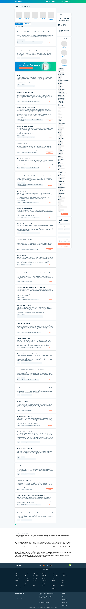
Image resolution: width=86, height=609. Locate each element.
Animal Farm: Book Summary (23, 158)
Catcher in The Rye (61, 98)
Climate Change (54, 578)
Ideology (59, 174)
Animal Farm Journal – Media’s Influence (26, 107)
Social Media (44, 578)
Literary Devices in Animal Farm (24, 480)
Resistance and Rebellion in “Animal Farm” (26, 511)
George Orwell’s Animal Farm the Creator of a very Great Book (31, 353)
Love (59, 113)
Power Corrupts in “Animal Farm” (24, 431)
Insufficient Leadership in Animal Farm (25, 448)
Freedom (59, 132)
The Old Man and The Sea (62, 93)
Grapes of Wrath (61, 92)
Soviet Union (35, 18)
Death (59, 111)
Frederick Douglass (61, 168)
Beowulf (59, 87)
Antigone (59, 77)
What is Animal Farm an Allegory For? (25, 305)
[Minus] (59, 233)
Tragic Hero (60, 156)
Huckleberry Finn (61, 178)
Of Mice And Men (61, 165)
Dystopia (43, 18)
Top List (16, 585)
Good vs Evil (60, 205)
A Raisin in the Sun (61, 89)
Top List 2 (25, 585)
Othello (59, 160)
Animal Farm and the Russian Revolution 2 (26, 30)
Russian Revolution (51, 19)
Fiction (59, 108)
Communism (19, 18)
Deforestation (64, 65)
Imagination (60, 199)
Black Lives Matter (36, 573)
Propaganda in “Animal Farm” (23, 338)
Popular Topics (26, 587)
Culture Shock (60, 157)
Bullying (43, 573)
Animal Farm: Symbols (22, 143)
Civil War (16, 575)
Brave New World (61, 99)
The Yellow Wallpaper (61, 187)
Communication (60, 68)
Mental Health (17, 580)
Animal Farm (60, 151)
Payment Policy (64, 599)
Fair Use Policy (64, 602)
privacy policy (61, 240)
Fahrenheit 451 (60, 101)
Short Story (60, 166)
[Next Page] (17, 524)
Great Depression (45, 582)
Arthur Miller (60, 135)
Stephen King (60, 90)
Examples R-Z (35, 578)
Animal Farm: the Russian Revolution (25, 191)
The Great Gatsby (61, 95)
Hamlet (59, 120)
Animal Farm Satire (21, 255)
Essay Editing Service (36, 587)
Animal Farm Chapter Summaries (24, 208)
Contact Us (64, 593)
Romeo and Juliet (61, 150)
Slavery (16, 582)
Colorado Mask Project (18, 587)
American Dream (61, 138)
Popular (53, 583)
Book (59, 116)
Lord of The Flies (61, 102)
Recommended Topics (64, 583)
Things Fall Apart (61, 209)
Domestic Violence (27, 582)
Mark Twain (60, 154)
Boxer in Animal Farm (22, 386)
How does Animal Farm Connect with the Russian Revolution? (31, 369)
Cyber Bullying (35, 583)
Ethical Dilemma (44, 580)
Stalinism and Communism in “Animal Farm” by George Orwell (31, 495)
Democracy (64, 56)
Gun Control (35, 582)
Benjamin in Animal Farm (22, 401)
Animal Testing (35, 575)
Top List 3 (34, 585)
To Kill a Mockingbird (61, 96)
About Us (63, 595)
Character (60, 117)
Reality (59, 126)
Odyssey (59, 148)
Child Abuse (16, 573)
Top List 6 (62, 585)
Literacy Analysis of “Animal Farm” (25, 465)
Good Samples (63, 587)
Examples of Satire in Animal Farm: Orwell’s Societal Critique (30, 49)
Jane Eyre (59, 184)
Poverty (25, 575)
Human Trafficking (63, 575)
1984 (59, 104)
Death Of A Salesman (61, 172)
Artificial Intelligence (27, 580)
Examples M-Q (26, 578)
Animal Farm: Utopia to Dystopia (24, 239)
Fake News (53, 580)
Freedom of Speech (55, 575)
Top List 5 (53, 585)
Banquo (59, 202)
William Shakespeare (61, 107)
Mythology (60, 129)
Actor (59, 71)
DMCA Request (64, 605)
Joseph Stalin (27, 18)
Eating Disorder (63, 582)
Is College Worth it (26, 583)
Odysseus (60, 147)
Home (16, 4)
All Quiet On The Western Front (63, 80)
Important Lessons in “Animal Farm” (25, 416)
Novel (59, 110)
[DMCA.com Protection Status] (70, 565)
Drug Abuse (44, 583)
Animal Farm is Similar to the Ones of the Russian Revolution (31, 287)
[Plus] (69, 233)
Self (59, 208)
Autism (16, 583)
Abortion (34, 580)
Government (64, 47)
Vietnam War (26, 573)
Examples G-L (17, 578)
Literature (18, 4)
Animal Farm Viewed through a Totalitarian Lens (28, 174)
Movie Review (63, 578)
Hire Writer (67, 1)
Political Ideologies (61, 74)
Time (59, 162)
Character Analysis (61, 177)
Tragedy (59, 144)
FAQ (63, 596)
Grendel (59, 196)
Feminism (59, 114)
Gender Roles (44, 575)
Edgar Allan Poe (60, 159)
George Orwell (60, 105)
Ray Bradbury (60, 171)
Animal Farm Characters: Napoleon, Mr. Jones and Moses (30, 271)
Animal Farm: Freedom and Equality (25, 126)
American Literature (61, 123)
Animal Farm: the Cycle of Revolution (25, 92)
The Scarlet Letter (61, 175)
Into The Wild (60, 83)
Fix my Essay (44, 587)
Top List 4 (43, 585)
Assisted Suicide (54, 582)
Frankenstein (60, 86)
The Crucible (60, 163)
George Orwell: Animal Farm (23, 323)
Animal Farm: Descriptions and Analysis (26, 223)
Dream (59, 211)
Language (59, 119)
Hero (59, 122)
